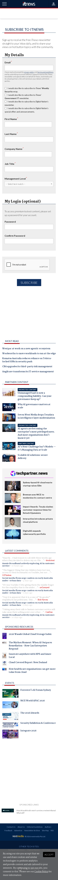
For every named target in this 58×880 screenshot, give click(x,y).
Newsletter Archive (32, 830)
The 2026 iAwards (29, 713)
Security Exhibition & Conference (38, 723)
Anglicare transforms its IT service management (28, 371)
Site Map (45, 830)
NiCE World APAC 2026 (32, 701)
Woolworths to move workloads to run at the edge (29, 353)
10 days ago (17, 617)
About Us (21, 827)
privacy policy (29, 72)
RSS (52, 830)
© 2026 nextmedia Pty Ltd (35, 836)
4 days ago (28, 580)
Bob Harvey (43, 599)
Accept (49, 854)
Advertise (18, 830)
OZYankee (6, 575)
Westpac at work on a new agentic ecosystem (26, 348)
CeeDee (49, 612)
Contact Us (11, 827)
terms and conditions (45, 72)
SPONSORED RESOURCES (19, 626)
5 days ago (27, 593)
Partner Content (16, 381)
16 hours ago (17, 565)
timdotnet (50, 560)
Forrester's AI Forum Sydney (35, 690)
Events (9, 682)
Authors (48, 827)
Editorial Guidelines (35, 827)
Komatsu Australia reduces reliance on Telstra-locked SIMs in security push (27, 360)
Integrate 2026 (28, 731)
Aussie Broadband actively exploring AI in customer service (28, 564)
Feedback (8, 830)
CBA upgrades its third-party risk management (27, 366)
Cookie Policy (41, 871)
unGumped (44, 587)
